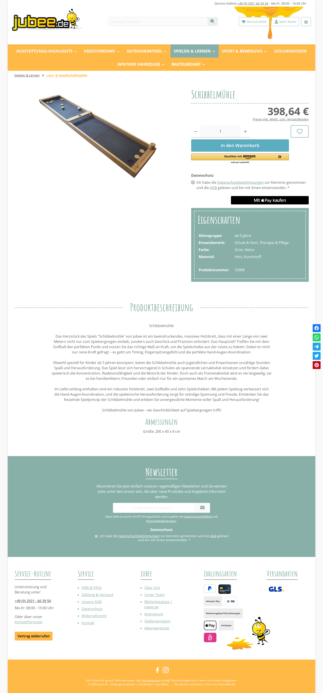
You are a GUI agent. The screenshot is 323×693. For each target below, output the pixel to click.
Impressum (153, 614)
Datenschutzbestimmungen (240, 182)
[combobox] (158, 21)
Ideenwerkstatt (156, 628)
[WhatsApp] (317, 337)
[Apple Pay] (210, 625)
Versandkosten (151, 680)
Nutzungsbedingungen (161, 521)
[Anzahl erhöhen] (245, 131)
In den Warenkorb (240, 145)
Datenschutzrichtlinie (198, 516)
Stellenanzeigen (157, 621)
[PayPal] (210, 588)
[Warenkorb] (306, 21)
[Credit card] (224, 589)
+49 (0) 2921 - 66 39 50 (33, 600)
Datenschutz (92, 608)
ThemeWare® (226, 684)
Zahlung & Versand (97, 594)
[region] (98, 136)
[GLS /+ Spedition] (276, 589)
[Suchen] (212, 21)
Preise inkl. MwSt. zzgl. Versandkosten (281, 119)
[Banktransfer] (230, 601)
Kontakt (88, 622)
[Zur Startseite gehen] (50, 22)
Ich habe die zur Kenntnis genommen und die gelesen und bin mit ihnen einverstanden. (251, 185)
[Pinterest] (317, 365)
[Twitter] (317, 356)
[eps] (210, 637)
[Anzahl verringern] (195, 131)
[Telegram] (317, 347)
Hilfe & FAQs (92, 587)
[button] (240, 158)
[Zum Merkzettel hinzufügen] (300, 131)
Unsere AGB (92, 601)
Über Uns (152, 587)
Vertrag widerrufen (34, 636)
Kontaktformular (28, 622)
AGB (213, 187)
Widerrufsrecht (94, 615)
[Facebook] (317, 328)
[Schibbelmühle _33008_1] (98, 136)
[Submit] (202, 508)
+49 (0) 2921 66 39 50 (253, 3)
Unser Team (154, 594)
